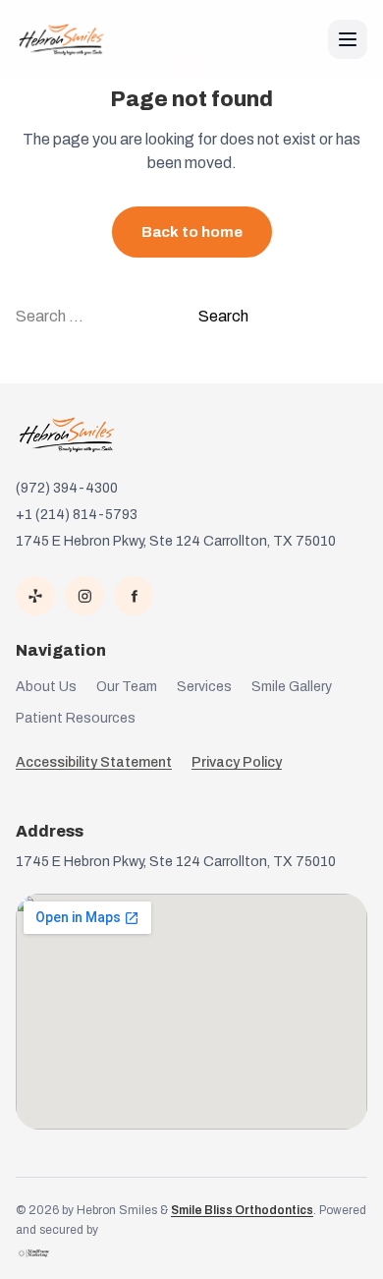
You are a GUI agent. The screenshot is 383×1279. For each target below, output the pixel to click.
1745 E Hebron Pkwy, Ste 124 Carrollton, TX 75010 (176, 541)
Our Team (126, 686)
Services (204, 686)
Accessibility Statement (94, 762)
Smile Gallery (291, 686)
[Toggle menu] (347, 39)
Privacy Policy (237, 762)
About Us (46, 686)
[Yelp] (35, 595)
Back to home (192, 232)
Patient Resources (76, 718)
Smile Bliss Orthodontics (242, 1210)
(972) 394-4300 (67, 488)
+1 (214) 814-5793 (76, 514)
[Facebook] (133, 595)
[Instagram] (84, 595)
